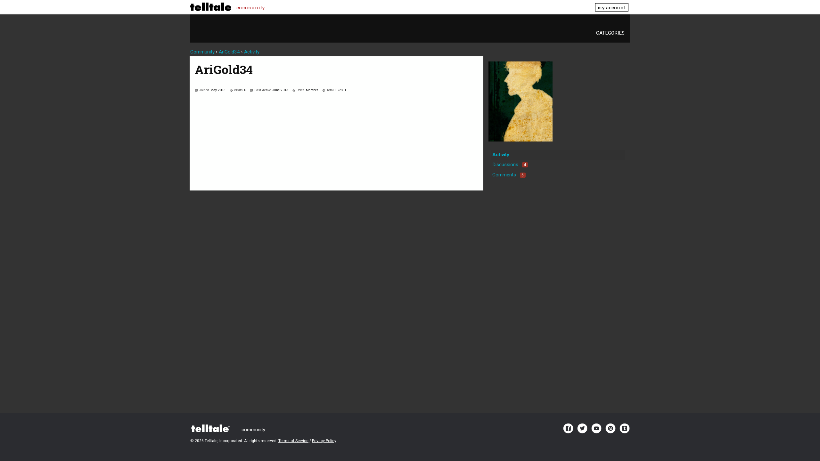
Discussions (509, 164)
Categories (610, 33)
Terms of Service (293, 441)
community (250, 7)
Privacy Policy (324, 441)
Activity (500, 155)
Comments (508, 175)
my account (611, 7)
